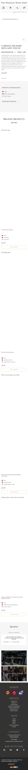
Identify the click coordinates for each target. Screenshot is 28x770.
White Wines (9, 12)
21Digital (17, 764)
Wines (5, 12)
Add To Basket (14, 247)
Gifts (14, 723)
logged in (11, 641)
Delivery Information (14, 706)
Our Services (14, 704)
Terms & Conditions (14, 707)
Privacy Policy (14, 710)
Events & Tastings (14, 725)
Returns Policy (14, 709)
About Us (14, 702)
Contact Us (14, 701)
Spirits (14, 720)
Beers (14, 722)
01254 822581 (14, 739)
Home (2, 12)
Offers (14, 726)
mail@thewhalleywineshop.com (14, 741)
